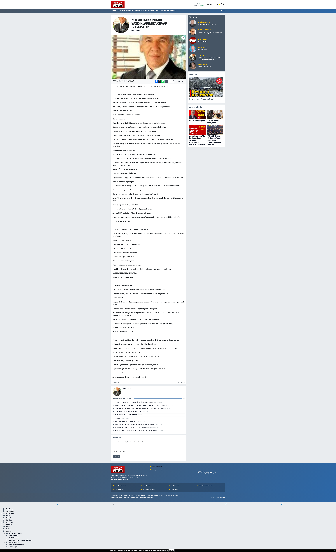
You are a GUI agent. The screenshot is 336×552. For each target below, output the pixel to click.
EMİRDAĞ (143, 495)
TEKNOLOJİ (165, 11)
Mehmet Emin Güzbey (205, 29)
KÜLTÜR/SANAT (169, 495)
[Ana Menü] (223, 11)
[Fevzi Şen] (121, 25)
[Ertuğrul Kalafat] (192, 23)
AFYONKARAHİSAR (118, 11)
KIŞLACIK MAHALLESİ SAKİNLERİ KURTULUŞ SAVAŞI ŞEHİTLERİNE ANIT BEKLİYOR (140, 405)
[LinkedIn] (207, 472)
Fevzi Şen (135, 30)
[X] (201, 472)
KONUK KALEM (202, 39)
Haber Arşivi (174, 489)
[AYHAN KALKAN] (192, 49)
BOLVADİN (137, 495)
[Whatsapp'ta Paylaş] (162, 81)
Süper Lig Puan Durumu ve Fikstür (20, 540)
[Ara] (221, 11)
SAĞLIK (144, 11)
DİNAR (125, 495)
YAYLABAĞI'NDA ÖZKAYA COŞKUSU (126, 421)
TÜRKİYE (173, 11)
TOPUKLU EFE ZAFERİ (204, 67)
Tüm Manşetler (119, 489)
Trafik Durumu (175, 485)
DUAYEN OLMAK (203, 50)
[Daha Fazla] (166, 81)
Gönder (116, 456)
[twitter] (113, 504)
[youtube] (225, 504)
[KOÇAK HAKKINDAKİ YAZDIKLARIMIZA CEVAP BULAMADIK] (148, 56)
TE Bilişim (222, 497)
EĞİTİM (137, 11)
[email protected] (157, 466)
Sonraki (181, 382)
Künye (8, 527)
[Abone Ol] (180, 81)
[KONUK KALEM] (192, 40)
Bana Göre (118, 418)
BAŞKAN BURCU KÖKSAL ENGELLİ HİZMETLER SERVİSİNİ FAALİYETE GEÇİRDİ (139, 408)
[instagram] (169, 504)
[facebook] (57, 504)
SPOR (157, 11)
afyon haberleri (134, 497)
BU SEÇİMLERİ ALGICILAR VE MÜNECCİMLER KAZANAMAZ (133, 428)
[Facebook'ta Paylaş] (156, 81)
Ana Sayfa (9, 509)
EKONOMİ (129, 11)
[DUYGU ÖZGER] (192, 66)
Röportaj (9, 522)
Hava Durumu (147, 485)
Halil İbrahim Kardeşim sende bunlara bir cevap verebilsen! (210, 33)
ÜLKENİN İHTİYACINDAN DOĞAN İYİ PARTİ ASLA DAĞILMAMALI (135, 402)
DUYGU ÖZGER (202, 64)
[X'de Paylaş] (159, 81)
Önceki (116, 382)
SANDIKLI (130, 495)
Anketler (9, 524)
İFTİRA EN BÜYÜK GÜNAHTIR (207, 24)
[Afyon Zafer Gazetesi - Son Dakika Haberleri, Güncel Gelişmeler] (118, 4)
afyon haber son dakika (146, 497)
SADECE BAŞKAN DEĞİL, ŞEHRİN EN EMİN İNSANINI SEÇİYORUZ (135, 424)
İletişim (8, 529)
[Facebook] (198, 472)
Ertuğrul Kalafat (204, 22)
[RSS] (214, 472)
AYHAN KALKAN (202, 47)
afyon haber (114, 497)
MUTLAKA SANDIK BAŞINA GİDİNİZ (126, 415)
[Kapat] (335, 550)
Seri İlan (9, 520)
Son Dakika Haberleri (149, 489)
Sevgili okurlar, (202, 41)
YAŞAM (177, 495)
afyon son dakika (124, 497)
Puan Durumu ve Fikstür (205, 485)
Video (8, 515)
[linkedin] (281, 504)
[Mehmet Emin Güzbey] (192, 32)
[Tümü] (222, 17)
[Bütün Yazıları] (184, 398)
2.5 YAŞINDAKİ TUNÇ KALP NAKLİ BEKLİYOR (129, 412)
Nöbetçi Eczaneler (120, 485)
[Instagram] (204, 472)
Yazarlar (9, 518)
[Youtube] (211, 472)
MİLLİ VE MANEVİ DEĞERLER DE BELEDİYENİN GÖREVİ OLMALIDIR (135, 431)
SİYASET (151, 11)
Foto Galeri (10, 513)
